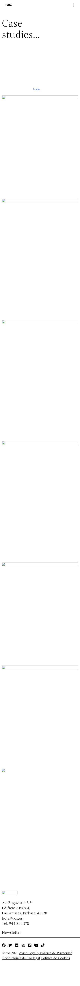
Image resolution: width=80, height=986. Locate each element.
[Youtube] (36, 945)
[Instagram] (23, 945)
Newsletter (11, 932)
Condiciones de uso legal (21, 958)
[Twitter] (10, 945)
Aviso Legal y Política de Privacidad (45, 953)
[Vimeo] (30, 945)
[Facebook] (4, 945)
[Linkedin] (17, 945)
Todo (36, 89)
